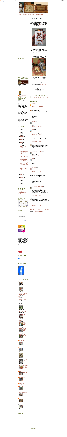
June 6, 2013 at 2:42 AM (37, 171)
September (22, 140)
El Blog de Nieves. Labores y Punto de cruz (23, 365)
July (21, 143)
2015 (20, 132)
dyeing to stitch (43, 97)
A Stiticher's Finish (23, 171)
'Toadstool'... (25, 287)
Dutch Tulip (37, 97)
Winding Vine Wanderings (21, 341)
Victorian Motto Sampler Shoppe (23, 320)
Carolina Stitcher (22, 383)
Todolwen (21, 296)
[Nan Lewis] (21, 275)
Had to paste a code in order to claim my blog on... (24, 152)
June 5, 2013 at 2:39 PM (37, 126)
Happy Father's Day (23, 158)
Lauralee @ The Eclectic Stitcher (37, 186)
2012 (20, 180)
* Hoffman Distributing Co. (22, 192)
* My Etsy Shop (21, 191)
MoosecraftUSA (22, 334)
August (21, 142)
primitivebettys (22, 377)
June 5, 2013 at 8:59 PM (37, 164)
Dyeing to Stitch (42, 85)
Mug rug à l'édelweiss (22, 311)
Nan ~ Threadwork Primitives (22, 96)
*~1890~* (20, 398)
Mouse (33, 197)
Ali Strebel (21, 386)
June (21, 145)
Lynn (33, 158)
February (22, 177)
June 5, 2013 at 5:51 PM (37, 155)
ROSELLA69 (34, 167)
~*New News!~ (25, 378)
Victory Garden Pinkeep (24, 156)
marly (33, 143)
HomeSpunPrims (22, 322)
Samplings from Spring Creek (37, 151)
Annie (40, 24)
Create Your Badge (20, 276)
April (21, 174)
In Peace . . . (25, 353)
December (22, 136)
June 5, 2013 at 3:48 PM (37, 141)
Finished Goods (23, 155)
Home (20, 14)
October (21, 139)
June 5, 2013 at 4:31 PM (37, 149)
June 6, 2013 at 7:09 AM (37, 195)
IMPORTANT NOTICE (22, 299)
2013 (20, 135)
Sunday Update (21, 384)
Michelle (33, 103)
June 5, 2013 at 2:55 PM (37, 134)
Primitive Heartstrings (23, 328)
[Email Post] (30, 96)
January (21, 178)
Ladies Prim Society (43, 84)
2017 (20, 129)
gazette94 (21, 371)
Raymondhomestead (23, 392)
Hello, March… (25, 305)
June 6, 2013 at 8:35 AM (37, 205)
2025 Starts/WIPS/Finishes (23, 302)
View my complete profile (23, 123)
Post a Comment (33, 207)
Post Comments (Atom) (39, 211)
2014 (20, 133)
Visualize (24, 281)
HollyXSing (34, 121)
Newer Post (32, 209)
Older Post (47, 209)
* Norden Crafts (21, 193)
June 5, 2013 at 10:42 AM (37, 106)
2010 (20, 183)
